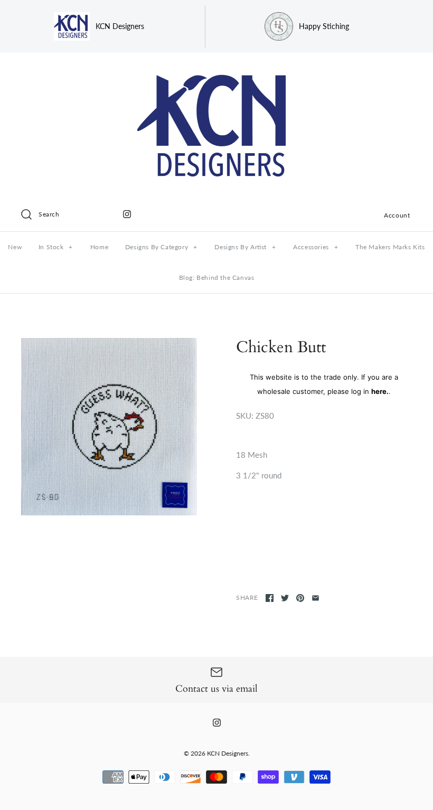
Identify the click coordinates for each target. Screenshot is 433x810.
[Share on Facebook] (270, 598)
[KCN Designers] (216, 69)
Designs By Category (161, 247)
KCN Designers (227, 753)
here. (380, 391)
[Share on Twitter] (285, 598)
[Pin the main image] (300, 598)
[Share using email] (315, 598)
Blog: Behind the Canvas (217, 277)
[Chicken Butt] (109, 426)
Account (397, 215)
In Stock (56, 247)
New (15, 247)
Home (99, 247)
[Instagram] (127, 214)
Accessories (315, 247)
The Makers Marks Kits (390, 247)
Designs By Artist (245, 247)
